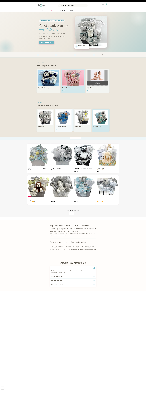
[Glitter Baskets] (44, 5)
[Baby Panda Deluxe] (61, 155)
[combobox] (73, 5)
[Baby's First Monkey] (38, 186)
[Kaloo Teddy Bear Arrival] (84, 186)
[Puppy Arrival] (107, 155)
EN (106, 0)
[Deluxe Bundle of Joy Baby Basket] (107, 186)
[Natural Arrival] (61, 186)
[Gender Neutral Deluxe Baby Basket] (38, 155)
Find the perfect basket (46, 42)
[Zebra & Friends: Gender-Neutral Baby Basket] (84, 155)
